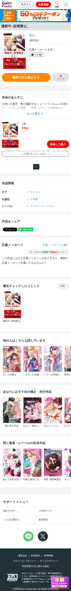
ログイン (26, 4)
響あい (33, 35)
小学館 (34, 199)
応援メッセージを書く (56, 245)
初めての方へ (10, 510)
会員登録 (43, 4)
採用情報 (48, 555)
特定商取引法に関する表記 (35, 566)
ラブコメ (35, 192)
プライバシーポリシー (24, 561)
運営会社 (22, 555)
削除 (62, 286)
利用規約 (35, 555)
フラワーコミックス (42, 206)
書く (52, 49)
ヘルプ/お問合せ (11, 519)
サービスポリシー (49, 561)
